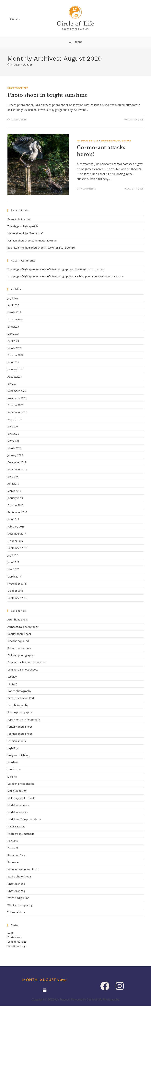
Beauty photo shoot (19, 634)
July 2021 (12, 383)
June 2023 (13, 326)
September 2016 (17, 598)
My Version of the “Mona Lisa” (25, 233)
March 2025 (14, 312)
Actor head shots (17, 619)
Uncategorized (17, 88)
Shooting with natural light (22, 869)
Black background (18, 641)
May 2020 (13, 441)
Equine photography (19, 712)
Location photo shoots (20, 783)
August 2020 (14, 419)
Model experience (18, 805)
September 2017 (17, 548)
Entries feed (14, 937)
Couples (12, 684)
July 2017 (12, 555)
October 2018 (15, 505)
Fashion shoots (16, 741)
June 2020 (13, 433)
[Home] (8, 65)
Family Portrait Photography (24, 719)
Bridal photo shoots (19, 648)
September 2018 (17, 512)
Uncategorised (16, 884)
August (27, 65)
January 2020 (15, 455)
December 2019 (16, 462)
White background (18, 898)
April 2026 (13, 305)
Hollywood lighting (18, 755)
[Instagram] (119, 986)
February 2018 (15, 526)
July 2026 (12, 298)
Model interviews (17, 812)
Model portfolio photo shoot (24, 819)
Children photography (20, 655)
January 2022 (15, 369)
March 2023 (14, 348)
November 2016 (16, 583)
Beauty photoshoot (18, 219)
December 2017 (16, 533)
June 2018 (13, 519)
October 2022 (15, 355)
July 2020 (12, 426)
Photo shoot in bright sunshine (47, 95)
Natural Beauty (87, 140)
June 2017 (13, 562)
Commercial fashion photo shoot (26, 662)
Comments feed (17, 941)
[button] (44, 989)
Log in (10, 932)
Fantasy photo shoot (19, 726)
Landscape (14, 769)
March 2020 (14, 448)
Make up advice (16, 791)
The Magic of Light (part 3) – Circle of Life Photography (39, 269)
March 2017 (14, 576)
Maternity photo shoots (21, 798)
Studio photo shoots (19, 876)
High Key (12, 748)
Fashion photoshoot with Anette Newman (32, 240)
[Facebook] (105, 986)
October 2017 (15, 541)
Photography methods (20, 833)
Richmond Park (16, 855)
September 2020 (17, 412)
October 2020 (15, 405)
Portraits (12, 841)
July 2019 (12, 476)
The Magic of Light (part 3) (22, 226)
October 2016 (15, 590)
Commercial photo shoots (22, 669)
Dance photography (19, 691)
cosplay (12, 676)
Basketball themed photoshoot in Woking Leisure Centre (41, 247)
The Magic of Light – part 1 (90, 269)
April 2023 (13, 341)
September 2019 (17, 469)
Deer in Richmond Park (21, 698)
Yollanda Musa (16, 912)
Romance (13, 862)
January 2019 (15, 498)
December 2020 (16, 391)
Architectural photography (23, 627)
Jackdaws (13, 762)
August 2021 (14, 376)
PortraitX (12, 848)
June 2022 (13, 362)
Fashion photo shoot (19, 733)
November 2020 (16, 398)
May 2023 (13, 333)
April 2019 (13, 483)
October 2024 (15, 319)
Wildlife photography (116, 140)
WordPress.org (16, 946)
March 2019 (14, 491)
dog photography (17, 705)
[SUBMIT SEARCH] (38, 19)
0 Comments (19, 119)
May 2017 (13, 569)
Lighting (12, 776)
